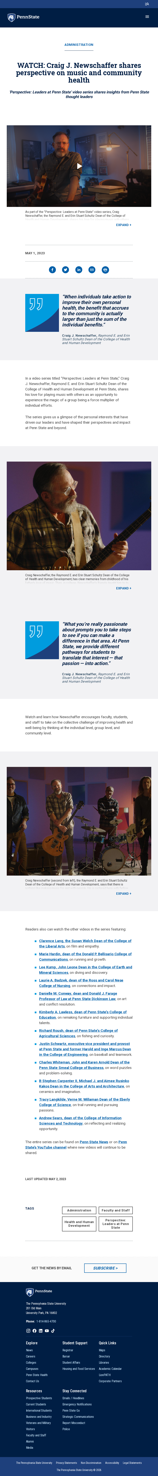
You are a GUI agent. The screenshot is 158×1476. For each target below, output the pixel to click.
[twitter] (65, 270)
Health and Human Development (79, 1224)
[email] (91, 270)
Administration (79, 45)
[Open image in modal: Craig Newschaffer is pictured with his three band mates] (79, 821)
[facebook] (52, 270)
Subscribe (103, 1268)
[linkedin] (78, 270)
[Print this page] (105, 270)
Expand (122, 225)
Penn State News (94, 1142)
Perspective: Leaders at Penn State (116, 1223)
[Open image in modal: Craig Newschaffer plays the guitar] (79, 516)
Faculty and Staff (116, 1210)
